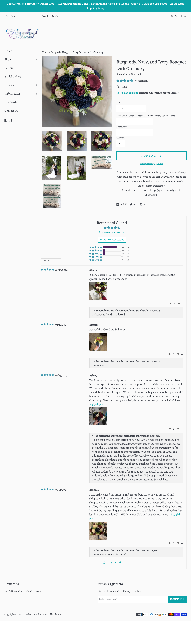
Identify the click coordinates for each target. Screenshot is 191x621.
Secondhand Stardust (32, 614)
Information (20, 94)
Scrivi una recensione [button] (112, 239)
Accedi (45, 16)
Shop (20, 59)
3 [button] (111, 562)
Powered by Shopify (52, 614)
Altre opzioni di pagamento (151, 163)
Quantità (120, 137)
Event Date (121, 126)
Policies (20, 85)
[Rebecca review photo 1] (98, 531)
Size (118, 102)
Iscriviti (56, 16)
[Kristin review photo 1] (98, 342)
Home (8, 51)
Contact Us (11, 111)
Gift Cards (10, 102)
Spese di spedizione (127, 93)
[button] (125, 81)
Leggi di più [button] (96, 404)
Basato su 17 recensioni (112, 232)
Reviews (9, 68)
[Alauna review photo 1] (98, 291)
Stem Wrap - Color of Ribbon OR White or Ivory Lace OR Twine (145, 115)
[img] (47, 269)
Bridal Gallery (12, 76)
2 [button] (107, 562)
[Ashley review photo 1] (98, 416)
